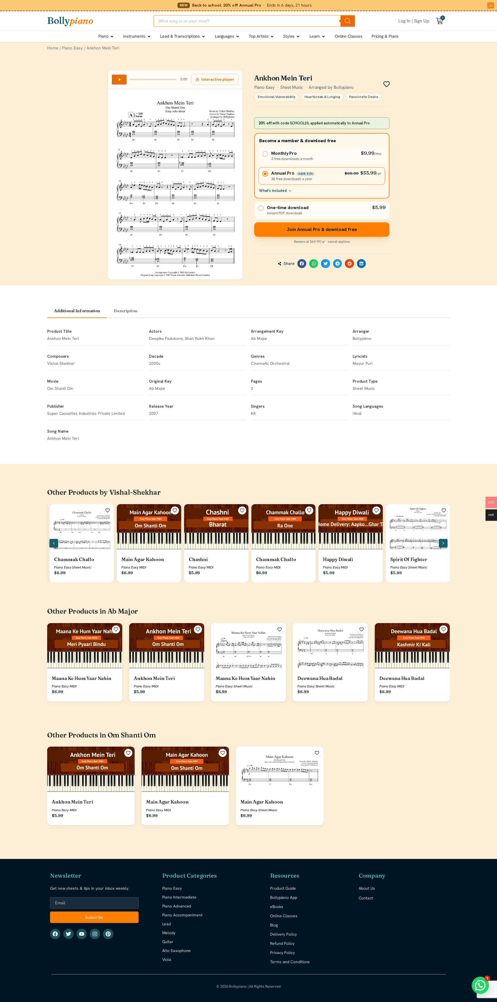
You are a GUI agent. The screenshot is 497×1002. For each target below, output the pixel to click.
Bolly (70, 20)
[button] (302, 263)
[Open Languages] (238, 36)
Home (52, 48)
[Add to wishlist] (108, 510)
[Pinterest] (108, 934)
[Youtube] (82, 934)
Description (125, 310)
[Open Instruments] (149, 36)
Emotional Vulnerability (277, 97)
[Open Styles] (298, 36)
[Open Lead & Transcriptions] (203, 36)
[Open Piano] (112, 36)
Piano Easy (72, 48)
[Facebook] (55, 934)
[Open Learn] (323, 36)
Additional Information (77, 310)
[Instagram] (95, 934)
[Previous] (53, 543)
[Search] (348, 21)
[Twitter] (68, 934)
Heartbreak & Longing (322, 97)
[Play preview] (119, 79)
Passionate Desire (364, 97)
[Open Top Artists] (272, 36)
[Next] (443, 543)
